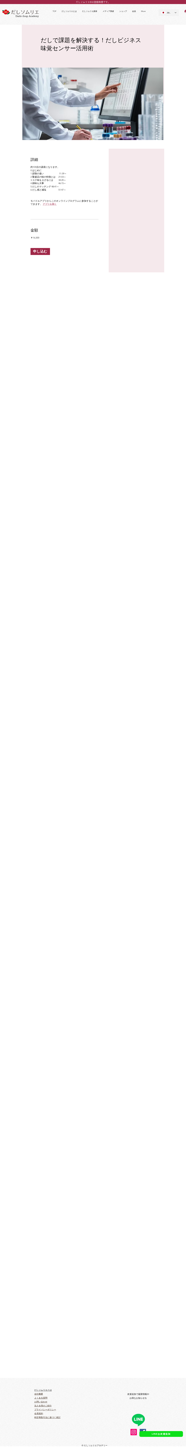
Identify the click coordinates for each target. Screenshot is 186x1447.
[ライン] (138, 1419)
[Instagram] (133, 1432)
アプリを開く (50, 204)
